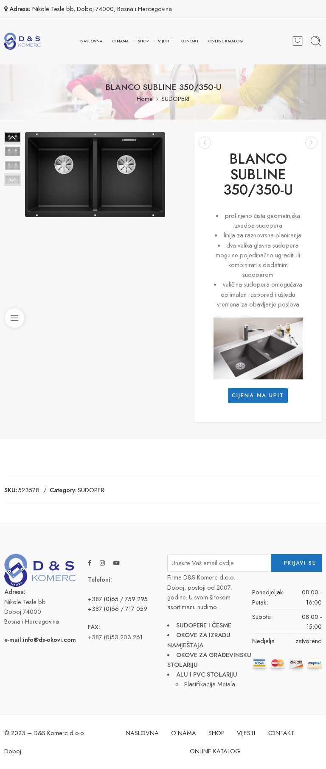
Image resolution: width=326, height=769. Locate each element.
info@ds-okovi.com (49, 639)
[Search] (316, 41)
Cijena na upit (258, 395)
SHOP (143, 41)
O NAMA (120, 41)
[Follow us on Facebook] (89, 563)
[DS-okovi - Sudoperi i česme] (22, 41)
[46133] (95, 174)
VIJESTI (164, 41)
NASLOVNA (91, 41)
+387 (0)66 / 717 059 (117, 608)
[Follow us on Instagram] (102, 563)
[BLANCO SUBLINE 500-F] (311, 143)
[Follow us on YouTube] (116, 563)
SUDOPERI (175, 98)
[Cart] (298, 41)
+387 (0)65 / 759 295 (118, 598)
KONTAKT (189, 41)
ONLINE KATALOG (225, 41)
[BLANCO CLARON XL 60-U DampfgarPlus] (205, 143)
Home (145, 98)
